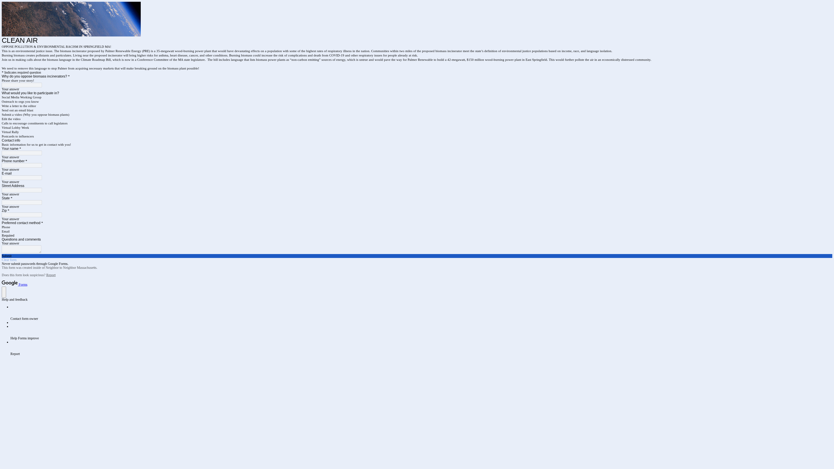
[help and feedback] (4, 292)
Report (51, 275)
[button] (417, 256)
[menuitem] (421, 313)
